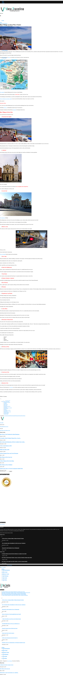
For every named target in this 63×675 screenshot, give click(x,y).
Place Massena (6, 408)
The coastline (2, 92)
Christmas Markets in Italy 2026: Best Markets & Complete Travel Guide (14, 553)
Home (3, 1)
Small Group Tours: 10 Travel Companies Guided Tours (11, 468)
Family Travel (4, 572)
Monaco (5, 107)
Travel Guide (4, 577)
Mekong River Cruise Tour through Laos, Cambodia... (9, 672)
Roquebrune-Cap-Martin (7, 410)
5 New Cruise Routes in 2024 (6, 445)
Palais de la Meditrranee (7, 406)
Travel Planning (5, 50)
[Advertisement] (29, 497)
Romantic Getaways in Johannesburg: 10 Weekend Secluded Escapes (13, 642)
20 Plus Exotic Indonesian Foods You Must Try (10, 637)
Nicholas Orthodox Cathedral (8, 407)
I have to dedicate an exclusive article (6, 98)
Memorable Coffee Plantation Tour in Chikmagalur (10, 609)
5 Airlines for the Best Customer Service (6, 664)
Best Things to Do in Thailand (6, 464)
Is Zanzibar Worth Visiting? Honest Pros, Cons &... (10, 438)
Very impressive (2, 217)
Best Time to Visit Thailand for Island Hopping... (10, 434)
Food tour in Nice (6, 413)
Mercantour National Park (7, 411)
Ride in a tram (6, 404)
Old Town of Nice (6, 412)
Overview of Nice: (8, 400)
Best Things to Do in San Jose (6, 457)
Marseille (14, 109)
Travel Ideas (4, 579)
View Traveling (9, 565)
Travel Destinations (6, 570)
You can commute (3, 254)
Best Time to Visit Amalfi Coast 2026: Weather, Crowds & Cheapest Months (14, 561)
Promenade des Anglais (7, 402)
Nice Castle (5, 405)
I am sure (11, 387)
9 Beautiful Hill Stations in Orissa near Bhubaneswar (11, 623)
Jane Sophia (1, 422)
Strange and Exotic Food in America (8, 633)
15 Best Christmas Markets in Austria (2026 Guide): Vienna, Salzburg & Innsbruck (15, 595)
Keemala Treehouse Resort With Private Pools (9, 628)
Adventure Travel (5, 574)
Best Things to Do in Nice (5, 401)
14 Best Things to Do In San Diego (7, 460)
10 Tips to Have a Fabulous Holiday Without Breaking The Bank (13, 538)
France (9, 57)
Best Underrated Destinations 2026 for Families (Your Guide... (12, 441)
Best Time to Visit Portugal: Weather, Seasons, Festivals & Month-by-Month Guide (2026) (17, 557)
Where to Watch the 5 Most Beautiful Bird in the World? (11, 614)
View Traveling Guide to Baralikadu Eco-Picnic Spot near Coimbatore (13, 543)
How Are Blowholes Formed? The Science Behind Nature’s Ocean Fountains (14, 594)
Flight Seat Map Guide (4, 449)
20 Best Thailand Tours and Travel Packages (9, 453)
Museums (5, 409)
